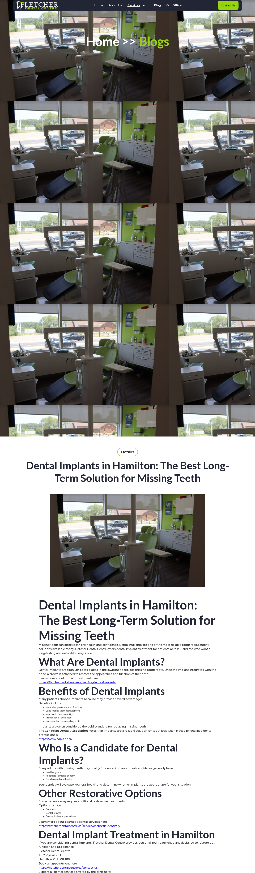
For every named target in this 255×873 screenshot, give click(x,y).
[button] (138, 5)
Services (134, 5)
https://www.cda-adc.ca (55, 739)
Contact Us (228, 5)
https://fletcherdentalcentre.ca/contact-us (68, 867)
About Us (115, 5)
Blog (157, 5)
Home (98, 5)
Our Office (174, 5)
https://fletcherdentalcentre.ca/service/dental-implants (77, 682)
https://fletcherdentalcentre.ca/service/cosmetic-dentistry (79, 826)
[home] (37, 5)
